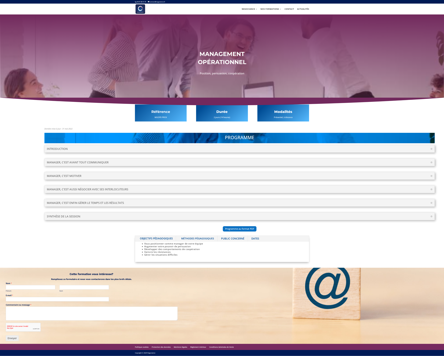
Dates (255, 238)
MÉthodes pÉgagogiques (197, 238)
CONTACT (289, 9)
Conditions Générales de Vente (221, 347)
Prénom (8, 291)
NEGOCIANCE (248, 9)
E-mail (9, 295)
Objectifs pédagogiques (156, 238)
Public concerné (232, 238)
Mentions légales (180, 347)
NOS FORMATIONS (270, 9)
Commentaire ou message (18, 305)
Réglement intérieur (198, 347)
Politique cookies (142, 347)
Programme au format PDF (239, 228)
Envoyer (12, 338)
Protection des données (161, 347)
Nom (9, 283)
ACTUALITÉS (303, 9)
